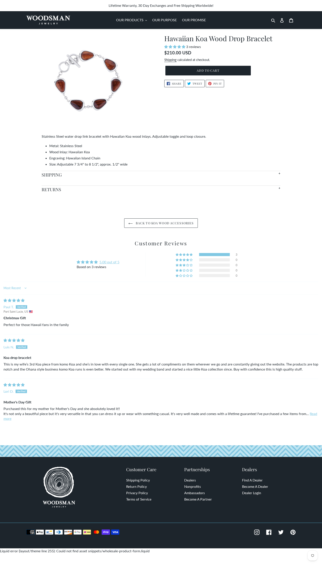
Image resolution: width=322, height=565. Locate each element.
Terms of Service (138, 499)
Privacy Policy (137, 493)
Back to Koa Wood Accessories (164, 223)
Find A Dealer (252, 480)
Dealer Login (251, 493)
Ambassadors (194, 493)
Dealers (190, 480)
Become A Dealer (255, 486)
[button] (175, 47)
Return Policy (136, 486)
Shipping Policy (138, 480)
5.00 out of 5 (109, 262)
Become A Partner (198, 499)
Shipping (170, 60)
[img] (14, 300)
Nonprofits (192, 486)
